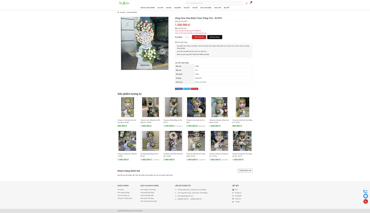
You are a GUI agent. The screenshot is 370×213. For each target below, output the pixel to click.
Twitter (237, 202)
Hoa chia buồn (205, 8)
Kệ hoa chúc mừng (148, 8)
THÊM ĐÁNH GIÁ (245, 170)
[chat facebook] (365, 196)
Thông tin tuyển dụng (125, 198)
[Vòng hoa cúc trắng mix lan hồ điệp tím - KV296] (150, 107)
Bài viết (226, 8)
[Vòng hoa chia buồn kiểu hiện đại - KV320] (173, 141)
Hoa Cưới (217, 8)
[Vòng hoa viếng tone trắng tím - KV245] (127, 141)
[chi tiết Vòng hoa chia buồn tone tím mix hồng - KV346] (127, 107)
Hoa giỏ (186, 8)
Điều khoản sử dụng (147, 198)
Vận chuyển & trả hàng (148, 189)
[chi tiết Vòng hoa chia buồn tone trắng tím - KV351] (242, 107)
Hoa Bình (177, 8)
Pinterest (238, 199)
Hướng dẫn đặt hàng (147, 192)
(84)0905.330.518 (183, 199)
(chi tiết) (206, 54)
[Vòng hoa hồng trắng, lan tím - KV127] (173, 107)
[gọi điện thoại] (365, 201)
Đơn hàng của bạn (124, 192)
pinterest (195, 89)
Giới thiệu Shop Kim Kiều (148, 201)
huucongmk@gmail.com (185, 196)
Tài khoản (121, 189)
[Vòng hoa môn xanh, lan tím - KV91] (196, 107)
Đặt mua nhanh (215, 37)
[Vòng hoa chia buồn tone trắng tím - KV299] (144, 43)
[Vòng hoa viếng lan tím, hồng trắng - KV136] (196, 141)
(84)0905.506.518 (195, 199)
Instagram (238, 196)
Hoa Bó (168, 8)
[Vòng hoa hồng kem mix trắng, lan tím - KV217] (242, 141)
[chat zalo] (365, 190)
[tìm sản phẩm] (187, 3)
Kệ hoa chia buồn (200, 82)
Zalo (235, 190)
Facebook (238, 193)
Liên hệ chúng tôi (123, 195)
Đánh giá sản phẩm (181, 21)
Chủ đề (194, 8)
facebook (179, 89)
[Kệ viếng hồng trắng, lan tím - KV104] (150, 141)
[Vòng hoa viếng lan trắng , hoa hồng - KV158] (219, 107)
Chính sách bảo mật (146, 195)
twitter (187, 89)
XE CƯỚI (160, 8)
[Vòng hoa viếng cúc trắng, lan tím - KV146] (219, 141)
